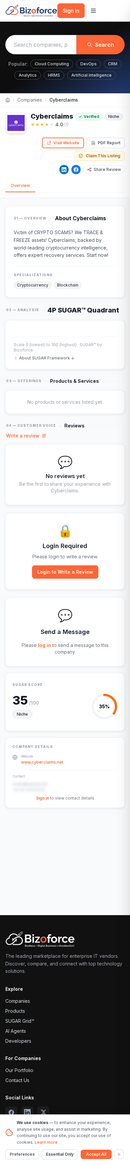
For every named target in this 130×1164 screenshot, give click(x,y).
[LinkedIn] (64, 169)
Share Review (107, 169)
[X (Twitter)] (43, 1112)
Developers (18, 1041)
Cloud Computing (52, 63)
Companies (29, 100)
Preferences (22, 1154)
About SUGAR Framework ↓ (46, 357)
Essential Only (60, 1154)
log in (44, 645)
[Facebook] (76, 169)
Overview (20, 185)
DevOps (88, 63)
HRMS (54, 75)
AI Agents (15, 1031)
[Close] (119, 1154)
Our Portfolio (19, 1070)
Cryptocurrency (32, 285)
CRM (112, 63)
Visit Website (66, 142)
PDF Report (109, 142)
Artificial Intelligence (91, 75)
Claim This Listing (103, 155)
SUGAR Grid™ (19, 1021)
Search (104, 44)
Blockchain (67, 285)
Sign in (42, 798)
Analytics (28, 75)
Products (15, 1011)
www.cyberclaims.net (42, 762)
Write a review (23, 435)
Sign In (71, 10)
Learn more (46, 1142)
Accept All (96, 1154)
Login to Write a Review (65, 572)
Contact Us (17, 1080)
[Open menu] (93, 11)
